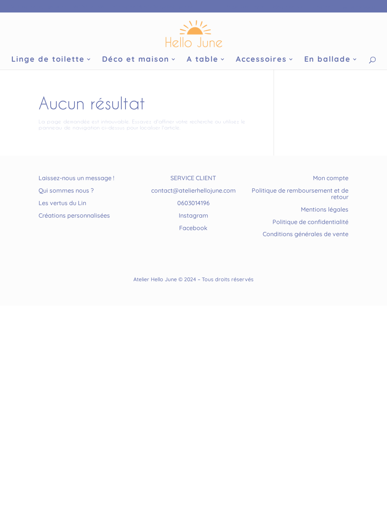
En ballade (327, 60)
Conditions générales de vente (305, 234)
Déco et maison (135, 60)
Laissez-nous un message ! (76, 178)
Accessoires (261, 60)
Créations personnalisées (74, 215)
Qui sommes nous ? (66, 190)
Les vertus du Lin (62, 203)
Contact (323, 6)
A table (202, 60)
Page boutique (245, 6)
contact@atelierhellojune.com (193, 190)
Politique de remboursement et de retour (300, 194)
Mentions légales (324, 209)
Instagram (193, 215)
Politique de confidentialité (310, 222)
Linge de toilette (48, 60)
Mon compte (288, 6)
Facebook (193, 228)
